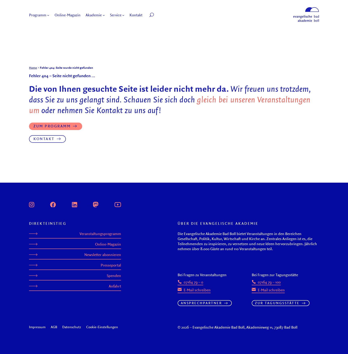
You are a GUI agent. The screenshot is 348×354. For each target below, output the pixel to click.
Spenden (114, 275)
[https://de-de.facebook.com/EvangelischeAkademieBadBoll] (53, 204)
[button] (160, 15)
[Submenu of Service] (123, 15)
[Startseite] (306, 9)
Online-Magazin (108, 244)
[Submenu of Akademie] (104, 15)
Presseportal (111, 265)
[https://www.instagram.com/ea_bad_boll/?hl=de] (31, 204)
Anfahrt (115, 286)
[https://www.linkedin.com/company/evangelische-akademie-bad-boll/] (74, 204)
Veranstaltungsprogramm (100, 233)
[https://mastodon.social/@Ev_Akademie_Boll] (95, 204)
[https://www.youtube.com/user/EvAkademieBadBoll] (117, 204)
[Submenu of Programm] (48, 15)
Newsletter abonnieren (102, 254)
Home (33, 68)
